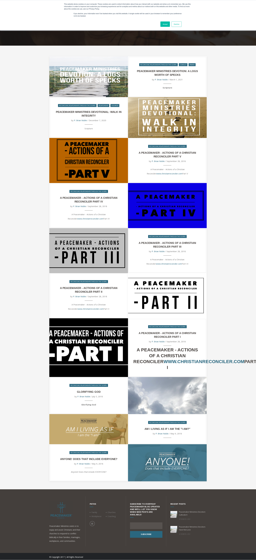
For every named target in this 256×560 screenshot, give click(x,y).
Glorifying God (89, 391)
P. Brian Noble (161, 79)
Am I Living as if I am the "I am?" (167, 428)
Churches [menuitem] (112, 512)
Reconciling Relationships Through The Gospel (158, 65)
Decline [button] (176, 24)
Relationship (103, 105)
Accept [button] (165, 24)
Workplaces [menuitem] (96, 516)
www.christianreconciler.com (169, 173)
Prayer (192, 65)
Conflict (183, 65)
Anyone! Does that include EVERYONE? (88, 459)
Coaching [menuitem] (112, 516)
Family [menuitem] (94, 512)
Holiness (114, 105)
